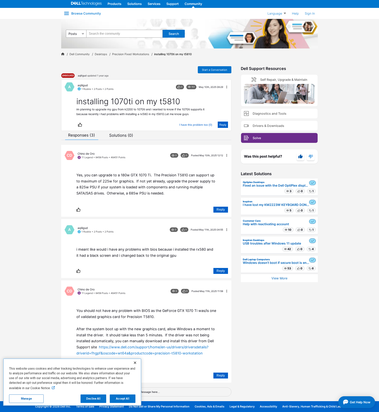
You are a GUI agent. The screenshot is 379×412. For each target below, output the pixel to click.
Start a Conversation (214, 69)
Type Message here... (146, 391)
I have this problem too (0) (195, 124)
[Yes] (300, 156)
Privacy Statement (111, 406)
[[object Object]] (62, 54)
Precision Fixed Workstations (130, 54)
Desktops (101, 54)
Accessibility (268, 406)
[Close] (135, 362)
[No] (311, 156)
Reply (222, 124)
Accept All (122, 398)
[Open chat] (356, 402)
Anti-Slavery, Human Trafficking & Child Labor (313, 406)
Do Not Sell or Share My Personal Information (159, 406)
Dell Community (79, 54)
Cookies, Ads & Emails (209, 406)
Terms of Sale (85, 406)
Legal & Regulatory (242, 406)
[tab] (81, 135)
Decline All (93, 398)
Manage (26, 398)
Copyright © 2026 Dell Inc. (53, 406)
